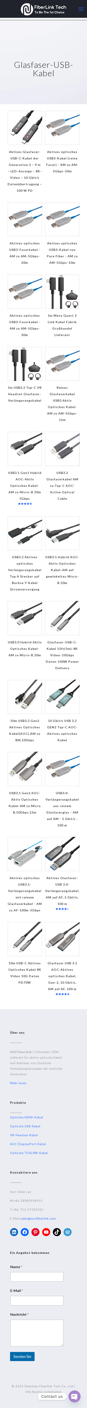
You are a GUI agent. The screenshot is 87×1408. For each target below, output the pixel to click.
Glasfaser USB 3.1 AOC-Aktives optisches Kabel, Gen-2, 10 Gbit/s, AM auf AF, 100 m (62, 976)
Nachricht (19, 1314)
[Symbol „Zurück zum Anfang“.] (78, 1399)
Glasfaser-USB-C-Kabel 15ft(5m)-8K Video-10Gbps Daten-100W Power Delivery (62, 655)
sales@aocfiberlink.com (38, 1218)
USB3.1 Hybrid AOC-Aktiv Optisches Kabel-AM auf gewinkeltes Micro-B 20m (62, 570)
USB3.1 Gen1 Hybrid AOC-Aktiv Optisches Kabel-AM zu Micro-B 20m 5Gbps (24, 485)
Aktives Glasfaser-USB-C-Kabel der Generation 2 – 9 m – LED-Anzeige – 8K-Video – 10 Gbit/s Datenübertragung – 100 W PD (25, 171)
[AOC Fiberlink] (43, 9)
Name (16, 1267)
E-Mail (16, 1290)
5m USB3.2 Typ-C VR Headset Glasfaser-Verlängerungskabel (25, 394)
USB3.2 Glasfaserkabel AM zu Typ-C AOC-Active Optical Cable (62, 485)
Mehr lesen (18, 1083)
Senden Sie (22, 1356)
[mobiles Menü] (81, 9)
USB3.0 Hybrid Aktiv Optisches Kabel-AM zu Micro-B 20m (25, 648)
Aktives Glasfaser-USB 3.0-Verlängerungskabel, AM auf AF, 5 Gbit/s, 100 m (62, 891)
